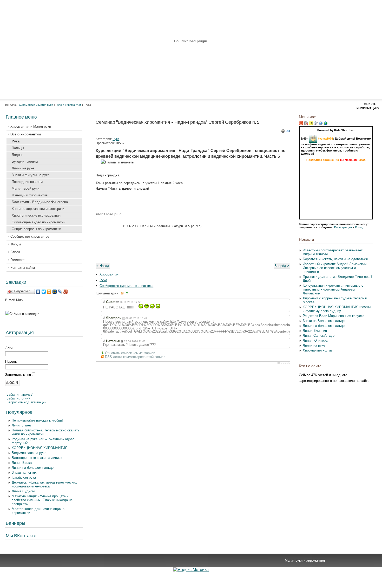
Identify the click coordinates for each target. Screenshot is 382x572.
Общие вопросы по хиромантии (36, 229)
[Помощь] (321, 124)
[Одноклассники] (49, 291)
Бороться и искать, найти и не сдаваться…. (337, 259)
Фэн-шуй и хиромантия (30, 195)
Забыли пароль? (19, 394)
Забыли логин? (18, 398)
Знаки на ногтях (24, 472)
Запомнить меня (18, 375)
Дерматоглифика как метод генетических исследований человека (44, 484)
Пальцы (18, 148)
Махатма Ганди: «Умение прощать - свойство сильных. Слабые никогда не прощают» (42, 500)
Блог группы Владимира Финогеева (40, 202)
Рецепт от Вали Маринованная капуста (333, 316)
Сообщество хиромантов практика (126, 286)
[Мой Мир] (54, 291)
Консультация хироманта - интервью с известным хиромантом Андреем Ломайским (333, 289)
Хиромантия (109, 274)
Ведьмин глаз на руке (29, 453)
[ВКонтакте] (38, 291)
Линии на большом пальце (33, 468)
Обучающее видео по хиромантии (38, 222)
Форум (15, 244)
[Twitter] (44, 291)
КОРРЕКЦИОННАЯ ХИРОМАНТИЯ (39, 448)
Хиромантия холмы (318, 350)
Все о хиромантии (69, 104)
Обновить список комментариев (130, 353)
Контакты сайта (22, 268)
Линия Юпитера (315, 340)
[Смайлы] (311, 124)
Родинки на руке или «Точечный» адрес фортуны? (43, 441)
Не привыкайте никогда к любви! (37, 420)
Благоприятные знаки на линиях (37, 458)
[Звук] (306, 124)
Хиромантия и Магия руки (36, 104)
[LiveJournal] (60, 291)
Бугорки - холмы (25, 161)
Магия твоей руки (25, 188)
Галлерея (17, 260)
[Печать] (283, 132)
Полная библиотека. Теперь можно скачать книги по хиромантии (46, 432)
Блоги (15, 252)
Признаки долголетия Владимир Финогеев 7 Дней (337, 278)
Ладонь (17, 155)
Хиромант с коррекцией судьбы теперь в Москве (335, 300)
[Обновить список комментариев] (127, 293)
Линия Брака (22, 463)
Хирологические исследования (36, 215)
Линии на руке (23, 168)
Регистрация (343, 227)
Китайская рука (24, 477)
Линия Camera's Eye (318, 335)
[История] (316, 124)
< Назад (102, 266)
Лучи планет (21, 425)
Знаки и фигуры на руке (30, 175)
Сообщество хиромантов (29, 236)
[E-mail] (288, 132)
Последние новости (27, 182)
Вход (359, 227)
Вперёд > (281, 266)
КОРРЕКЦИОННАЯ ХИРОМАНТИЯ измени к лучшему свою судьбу (337, 309)
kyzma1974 (325, 138)
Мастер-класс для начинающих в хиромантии (38, 511)
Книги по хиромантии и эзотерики (38, 209)
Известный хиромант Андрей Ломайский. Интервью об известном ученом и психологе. (335, 268)
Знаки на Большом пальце (324, 321)
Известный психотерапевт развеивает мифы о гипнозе (333, 252)
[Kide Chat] (326, 124)
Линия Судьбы (23, 491)
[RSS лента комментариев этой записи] (122, 293)
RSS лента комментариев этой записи (135, 357)
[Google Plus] (65, 291)
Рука (15, 141)
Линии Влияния (315, 331)
